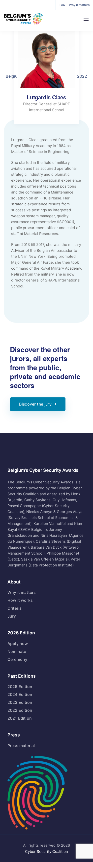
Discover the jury (35, 404)
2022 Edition (19, 710)
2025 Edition (19, 686)
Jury (11, 616)
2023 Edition (19, 702)
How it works (20, 600)
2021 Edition (19, 718)
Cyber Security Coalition (46, 851)
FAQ (62, 5)
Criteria (14, 608)
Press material (21, 745)
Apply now (17, 643)
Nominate (16, 651)
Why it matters (79, 5)
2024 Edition (19, 694)
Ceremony (17, 659)
